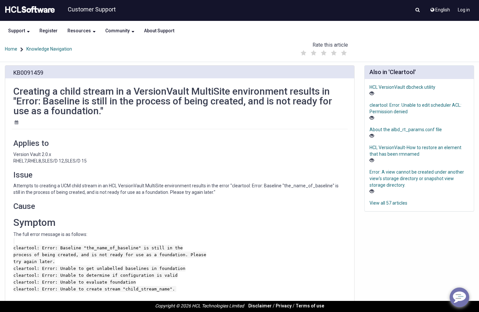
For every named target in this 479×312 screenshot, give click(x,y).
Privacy (284, 305)
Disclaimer (260, 305)
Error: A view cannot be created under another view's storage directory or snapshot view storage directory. (417, 178)
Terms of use (310, 305)
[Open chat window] (459, 297)
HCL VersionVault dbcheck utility (402, 87)
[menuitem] (440, 8)
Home (11, 49)
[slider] (324, 51)
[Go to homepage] (28, 10)
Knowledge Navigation (49, 49)
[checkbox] (304, 53)
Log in (464, 9)
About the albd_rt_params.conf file (406, 129)
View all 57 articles (388, 203)
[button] (417, 10)
